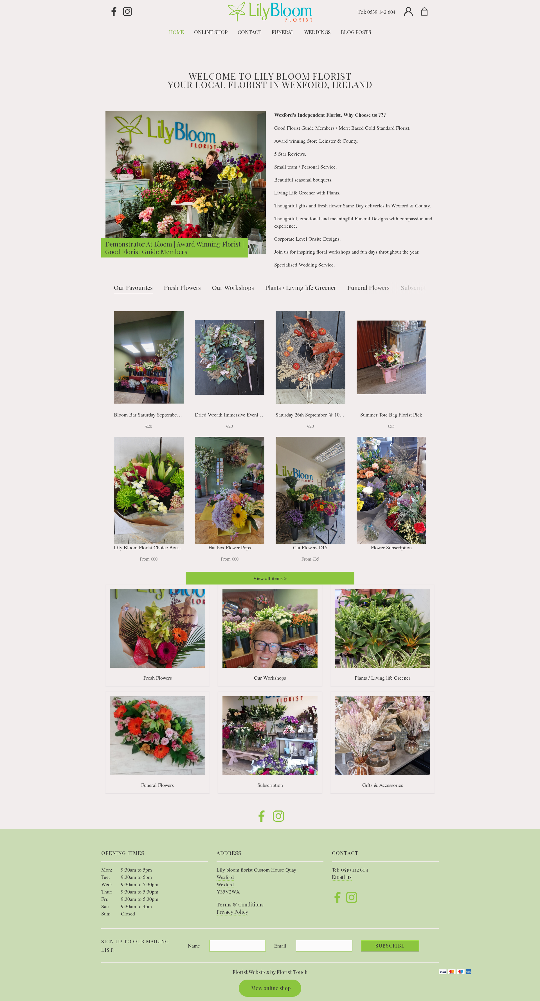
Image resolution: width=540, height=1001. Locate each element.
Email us (342, 877)
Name (194, 945)
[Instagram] (127, 12)
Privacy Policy (232, 911)
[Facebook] (114, 12)
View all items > (270, 578)
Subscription (417, 287)
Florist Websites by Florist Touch (270, 972)
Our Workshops (233, 287)
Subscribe (390, 945)
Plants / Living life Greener (300, 287)
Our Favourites (133, 287)
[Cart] (428, 12)
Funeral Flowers (368, 287)
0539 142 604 (381, 11)
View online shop (271, 988)
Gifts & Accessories (382, 784)
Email (280, 945)
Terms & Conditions (240, 904)
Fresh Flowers (182, 287)
